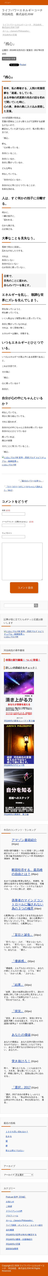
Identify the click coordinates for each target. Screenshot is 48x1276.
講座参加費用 (12, 1249)
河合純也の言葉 (9, 59)
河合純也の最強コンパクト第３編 (19, 721)
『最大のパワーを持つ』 (31, 481)
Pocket (23, 65)
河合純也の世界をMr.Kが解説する (21, 1235)
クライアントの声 (14, 1211)
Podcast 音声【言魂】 (16, 1197)
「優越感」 (19, 961)
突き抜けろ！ (21, 1061)
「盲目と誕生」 (22, 934)
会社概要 (10, 1230)
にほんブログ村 (9, 465)
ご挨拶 (9, 1206)
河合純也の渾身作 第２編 (16, 814)
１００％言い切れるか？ (17, 1132)
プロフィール (12, 1216)
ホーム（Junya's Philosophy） (20, 1220)
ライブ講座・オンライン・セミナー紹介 (24, 1225)
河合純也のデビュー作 (14, 765)
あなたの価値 (21, 1034)
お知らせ (10, 1202)
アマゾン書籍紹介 (24, 840)
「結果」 (18, 984)
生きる (9, 1136)
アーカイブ (9, 1175)
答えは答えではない (15, 1150)
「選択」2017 (21, 1087)
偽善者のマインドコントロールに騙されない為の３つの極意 (27, 904)
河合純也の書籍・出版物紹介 (19, 1239)
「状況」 (18, 1011)
